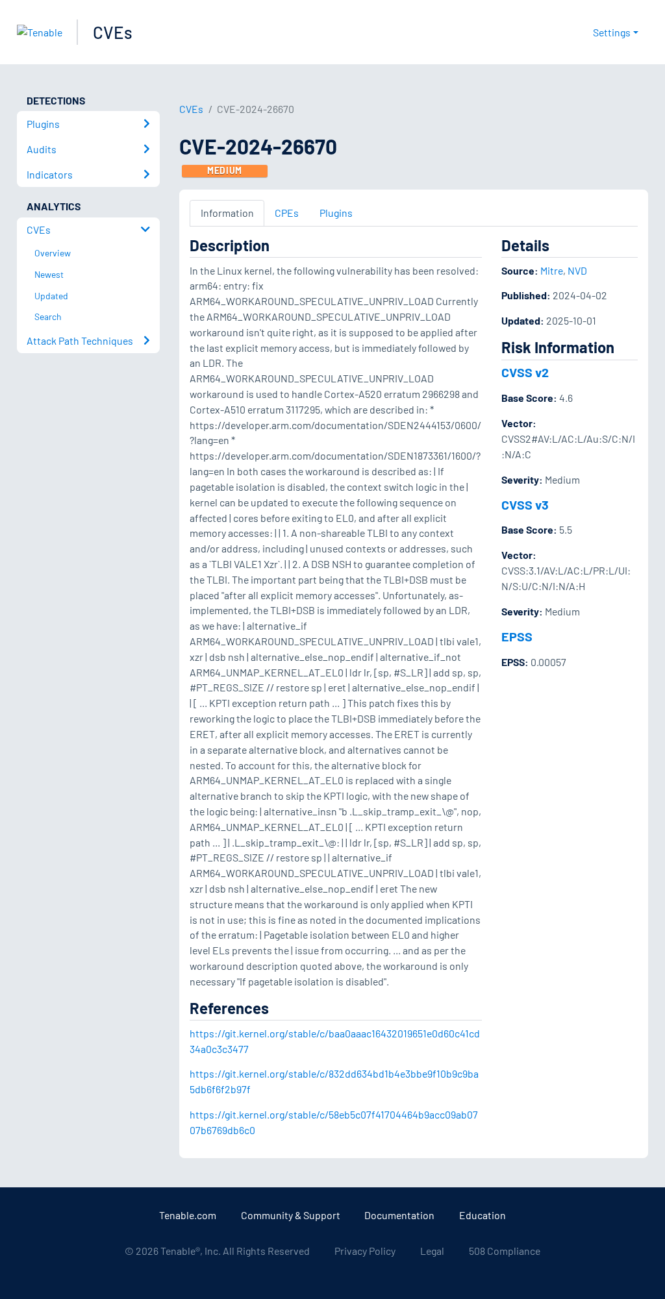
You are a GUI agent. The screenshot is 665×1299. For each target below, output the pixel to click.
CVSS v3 (525, 504)
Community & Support (290, 1215)
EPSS (517, 636)
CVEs (112, 32)
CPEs (287, 212)
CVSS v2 (525, 372)
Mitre (551, 270)
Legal (432, 1250)
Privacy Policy (364, 1250)
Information (227, 212)
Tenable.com (187, 1215)
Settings (612, 32)
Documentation (399, 1215)
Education (482, 1215)
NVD (577, 270)
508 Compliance (504, 1250)
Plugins (336, 212)
